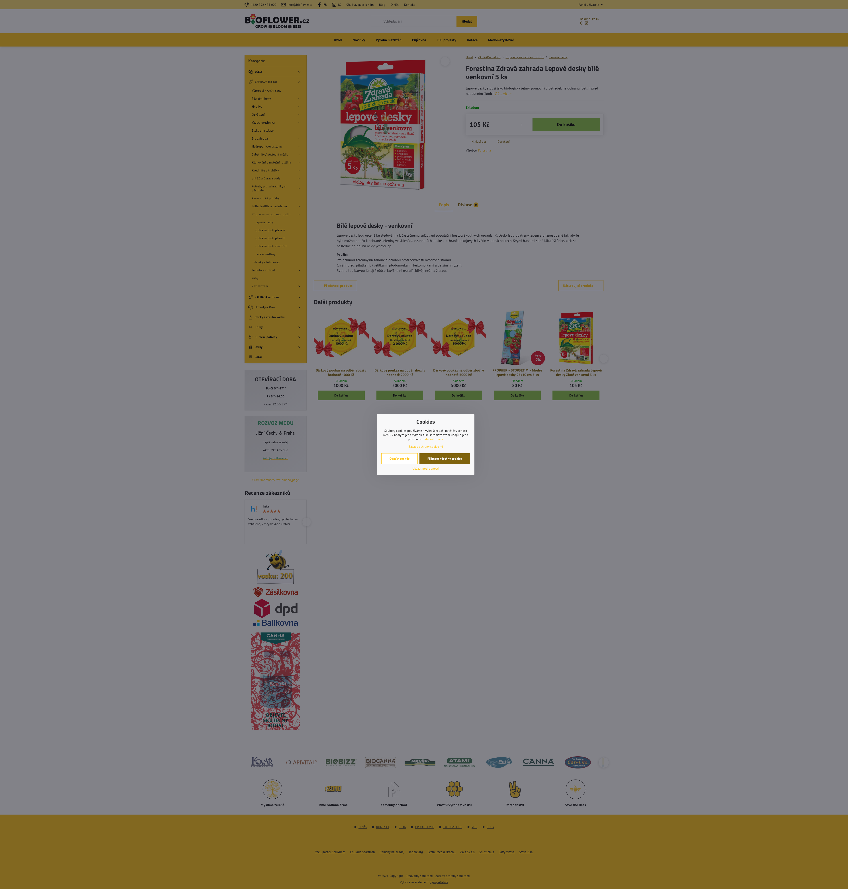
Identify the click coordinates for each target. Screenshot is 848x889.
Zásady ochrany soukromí (426, 447)
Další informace (433, 439)
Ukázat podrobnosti (425, 469)
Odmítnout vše (399, 459)
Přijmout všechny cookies (444, 459)
